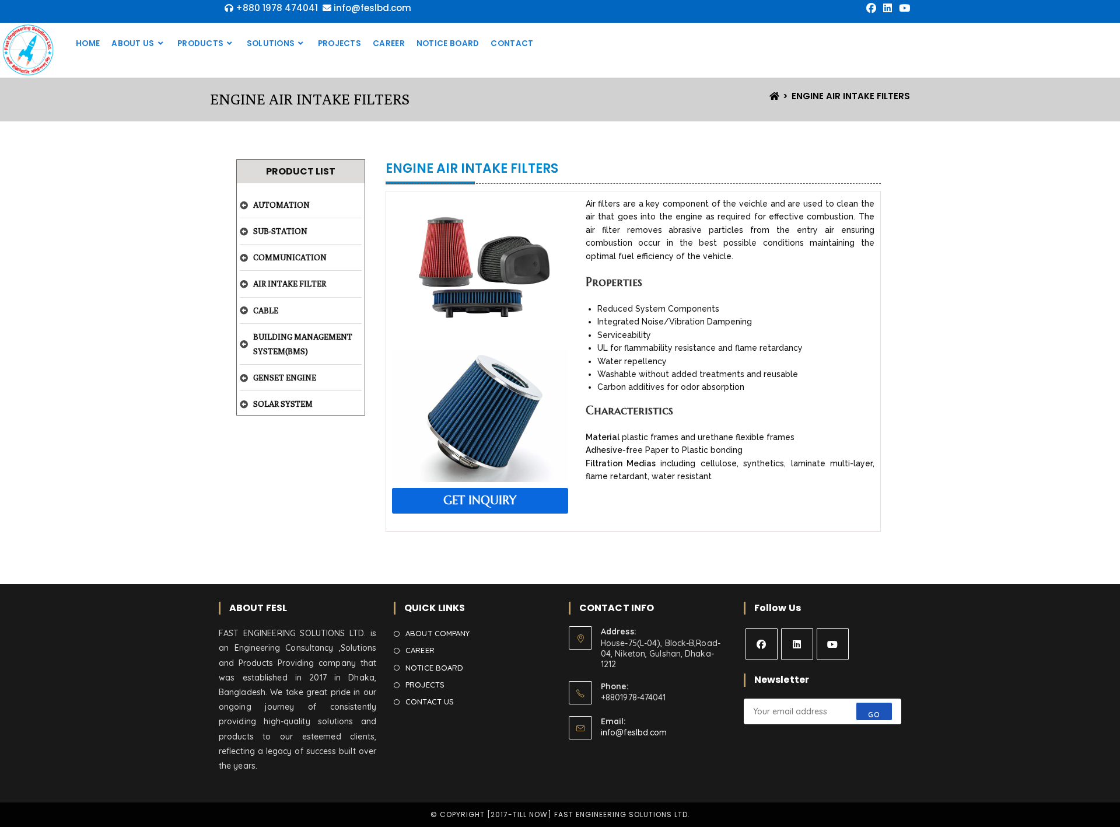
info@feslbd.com (634, 732)
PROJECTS (424, 684)
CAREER (420, 650)
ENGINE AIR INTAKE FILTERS (851, 96)
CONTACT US (429, 701)
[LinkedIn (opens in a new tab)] (887, 8)
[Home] (774, 96)
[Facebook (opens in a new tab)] (871, 8)
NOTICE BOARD (434, 667)
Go (874, 714)
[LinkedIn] (797, 644)
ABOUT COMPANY (437, 633)
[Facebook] (762, 644)
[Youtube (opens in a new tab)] (902, 8)
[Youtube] (833, 644)
